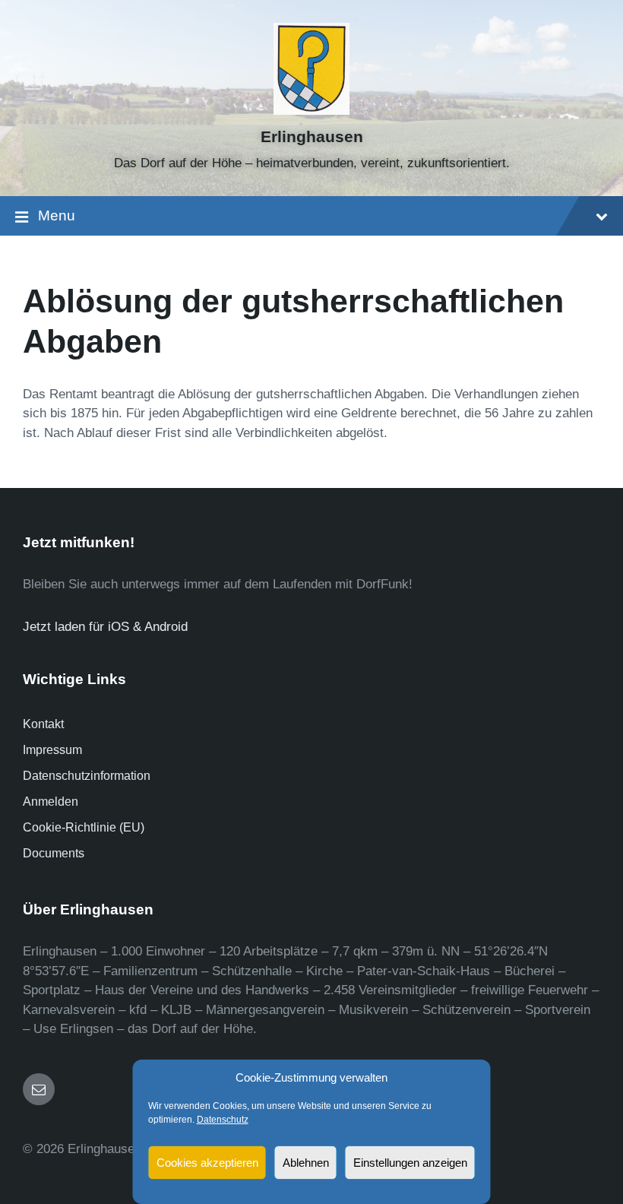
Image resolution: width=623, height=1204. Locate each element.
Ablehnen (306, 1162)
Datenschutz (222, 1119)
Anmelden (50, 801)
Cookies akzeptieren (207, 1162)
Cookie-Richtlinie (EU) (83, 827)
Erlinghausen (312, 137)
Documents (53, 853)
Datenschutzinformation (86, 775)
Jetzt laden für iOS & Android (105, 626)
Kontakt (43, 724)
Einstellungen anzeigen (410, 1162)
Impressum (52, 749)
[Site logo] (312, 110)
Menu (56, 215)
